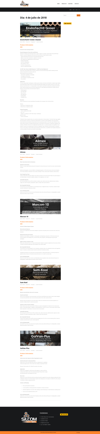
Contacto (77, 3)
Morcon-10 (24, 216)
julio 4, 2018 (22, 41)
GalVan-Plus (24, 348)
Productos (64, 3)
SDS (21, 47)
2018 (73, 9)
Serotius (54, 432)
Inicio (58, 3)
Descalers (33, 154)
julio (76, 9)
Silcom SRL (68, 23)
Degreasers (33, 41)
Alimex (22, 152)
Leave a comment (40, 41)
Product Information (26, 45)
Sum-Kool (23, 282)
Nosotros (70, 3)
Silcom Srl (28, 41)
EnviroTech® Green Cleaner (30, 40)
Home (70, 9)
